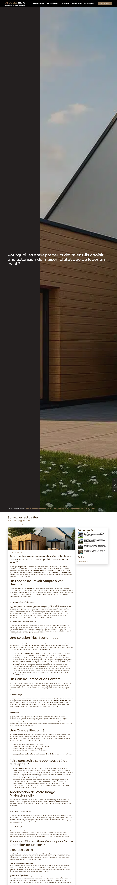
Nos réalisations (89, 3)
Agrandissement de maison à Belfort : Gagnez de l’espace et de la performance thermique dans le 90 (94, 540)
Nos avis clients (77, 3)
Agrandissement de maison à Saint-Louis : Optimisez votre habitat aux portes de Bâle (95, 546)
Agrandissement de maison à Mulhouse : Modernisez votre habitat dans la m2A (94, 550)
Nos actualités (19, 509)
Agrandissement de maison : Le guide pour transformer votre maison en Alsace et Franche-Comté (95, 534)
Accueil (10, 509)
